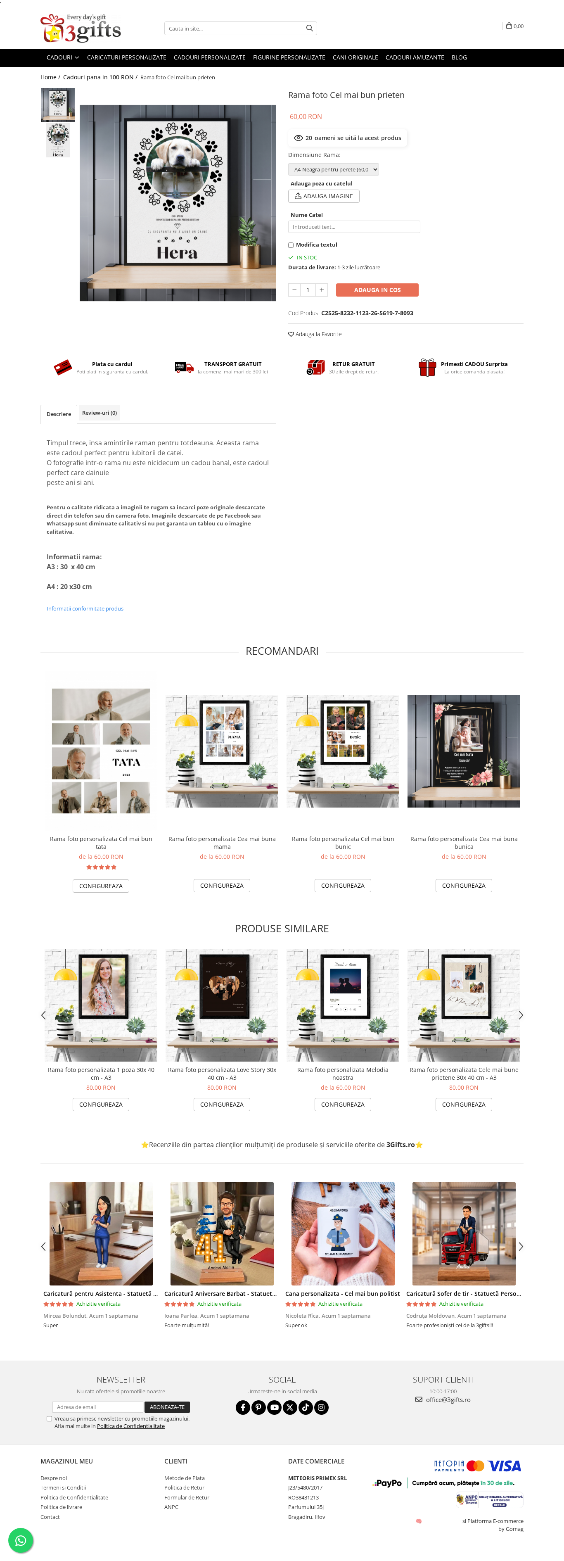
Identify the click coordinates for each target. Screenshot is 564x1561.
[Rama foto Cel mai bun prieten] (178, 203)
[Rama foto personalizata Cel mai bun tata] (101, 751)
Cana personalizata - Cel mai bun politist (342, 1293)
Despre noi (53, 1478)
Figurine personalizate (289, 57)
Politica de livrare (61, 1507)
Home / (51, 77)
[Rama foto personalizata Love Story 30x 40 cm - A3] (222, 1005)
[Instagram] (321, 1407)
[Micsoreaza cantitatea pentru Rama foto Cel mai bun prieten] (294, 290)
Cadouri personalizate (210, 57)
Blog (459, 57)
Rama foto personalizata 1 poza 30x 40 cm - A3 (101, 1073)
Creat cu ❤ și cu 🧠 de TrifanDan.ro (419, 1521)
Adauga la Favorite (318, 334)
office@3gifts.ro (447, 1399)
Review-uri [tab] (99, 412)
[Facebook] (243, 1407)
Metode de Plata (184, 1478)
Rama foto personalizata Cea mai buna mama (222, 843)
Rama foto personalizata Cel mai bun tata (101, 843)
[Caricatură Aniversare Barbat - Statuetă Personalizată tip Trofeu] (221, 1233)
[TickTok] (306, 1407)
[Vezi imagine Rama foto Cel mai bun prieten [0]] (58, 105)
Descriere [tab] (59, 414)
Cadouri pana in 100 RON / (101, 77)
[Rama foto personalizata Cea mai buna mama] (222, 751)
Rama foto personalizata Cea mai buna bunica (464, 843)
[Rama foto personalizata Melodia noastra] (343, 1005)
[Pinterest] (258, 1407)
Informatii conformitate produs (85, 608)
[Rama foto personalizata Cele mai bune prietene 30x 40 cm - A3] (464, 1005)
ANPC (171, 1507)
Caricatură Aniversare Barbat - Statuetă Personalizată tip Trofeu (254, 1293)
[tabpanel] (178, 203)
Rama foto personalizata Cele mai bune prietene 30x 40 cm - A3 (464, 1073)
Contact (50, 1517)
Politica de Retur (184, 1487)
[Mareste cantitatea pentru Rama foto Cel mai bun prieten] (321, 290)
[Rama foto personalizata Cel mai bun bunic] (343, 751)
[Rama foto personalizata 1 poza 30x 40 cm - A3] (101, 1005)
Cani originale (355, 57)
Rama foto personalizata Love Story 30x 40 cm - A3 (222, 1073)
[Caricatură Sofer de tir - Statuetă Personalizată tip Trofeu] (463, 1233)
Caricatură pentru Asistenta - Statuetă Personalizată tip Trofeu (132, 1293)
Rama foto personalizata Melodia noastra (343, 1073)
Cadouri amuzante (415, 57)
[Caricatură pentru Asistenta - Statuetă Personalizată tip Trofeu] (100, 1233)
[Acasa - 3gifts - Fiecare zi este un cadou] (81, 28)
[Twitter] (290, 1407)
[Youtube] (274, 1407)
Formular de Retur (186, 1497)
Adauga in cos (377, 290)
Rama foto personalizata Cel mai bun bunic (343, 843)
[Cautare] (309, 28)
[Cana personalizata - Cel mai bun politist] (342, 1233)
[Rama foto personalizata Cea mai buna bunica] (464, 751)
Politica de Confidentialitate (131, 1426)
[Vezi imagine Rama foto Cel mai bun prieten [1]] (58, 140)
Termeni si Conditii (63, 1487)
